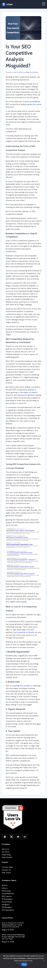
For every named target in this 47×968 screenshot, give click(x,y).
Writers (5, 885)
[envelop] (25, 837)
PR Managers (7, 907)
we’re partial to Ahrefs (24, 632)
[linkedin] (5, 837)
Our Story (6, 852)
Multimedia (6, 891)
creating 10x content (21, 686)
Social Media (7, 902)
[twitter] (11, 837)
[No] (44, 960)
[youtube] (18, 837)
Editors (4, 888)
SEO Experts (7, 896)
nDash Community (31, 72)
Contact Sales (7, 867)
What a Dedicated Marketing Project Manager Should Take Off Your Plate (13, 937)
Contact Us (6, 870)
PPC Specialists (8, 910)
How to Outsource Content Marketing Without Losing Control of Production (13, 925)
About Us (5, 849)
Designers (6, 905)
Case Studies (7, 857)
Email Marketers (8, 894)
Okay (24, 964)
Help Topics (6, 873)
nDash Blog (6, 855)
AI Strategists (7, 899)
